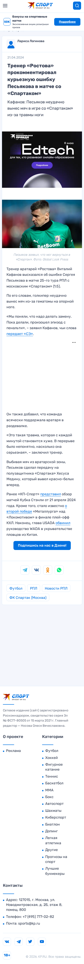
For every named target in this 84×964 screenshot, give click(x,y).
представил (50, 494)
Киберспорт (55, 817)
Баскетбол (54, 783)
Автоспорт (54, 803)
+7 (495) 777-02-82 (38, 916)
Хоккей (51, 758)
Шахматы (53, 810)
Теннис (51, 776)
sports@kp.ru (29, 923)
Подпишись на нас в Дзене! (42, 545)
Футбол (15, 588)
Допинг (51, 831)
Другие (51, 850)
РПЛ (33, 588)
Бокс (49, 797)
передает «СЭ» (19, 334)
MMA (49, 790)
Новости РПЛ (56, 588)
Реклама (13, 751)
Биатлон (52, 824)
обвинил (63, 523)
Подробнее (67, 21)
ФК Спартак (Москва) (27, 597)
